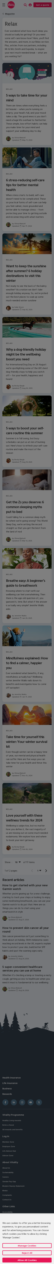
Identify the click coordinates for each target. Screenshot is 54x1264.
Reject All (27, 1253)
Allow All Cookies (27, 1260)
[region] (27, 1238)
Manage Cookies (27, 1245)
